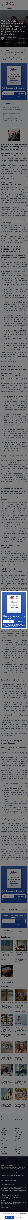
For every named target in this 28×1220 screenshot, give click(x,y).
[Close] (24, 593)
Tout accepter (9, 1217)
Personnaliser (19, 1217)
